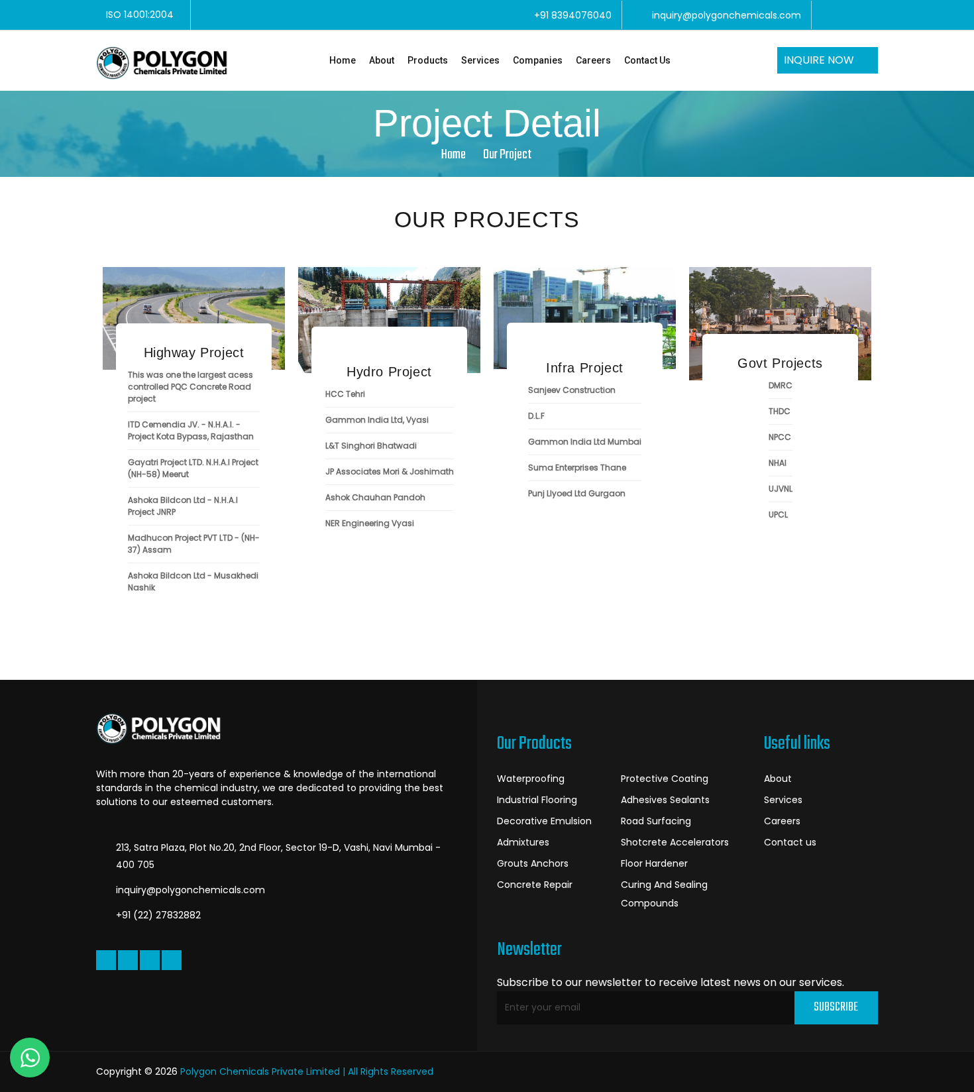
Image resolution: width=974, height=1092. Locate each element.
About (381, 60)
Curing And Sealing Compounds (664, 894)
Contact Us (647, 60)
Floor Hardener (654, 863)
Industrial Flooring (537, 799)
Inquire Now (820, 60)
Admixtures (523, 842)
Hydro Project (389, 371)
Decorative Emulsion (544, 821)
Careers (593, 60)
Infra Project (584, 367)
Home (342, 60)
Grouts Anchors (532, 863)
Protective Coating (664, 778)
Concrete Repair (534, 884)
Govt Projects (780, 363)
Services (480, 60)
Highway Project (194, 352)
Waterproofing (531, 778)
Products (427, 60)
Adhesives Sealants (665, 799)
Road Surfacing (656, 821)
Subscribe (836, 1007)
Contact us (790, 842)
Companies (538, 60)
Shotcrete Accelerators (675, 842)
